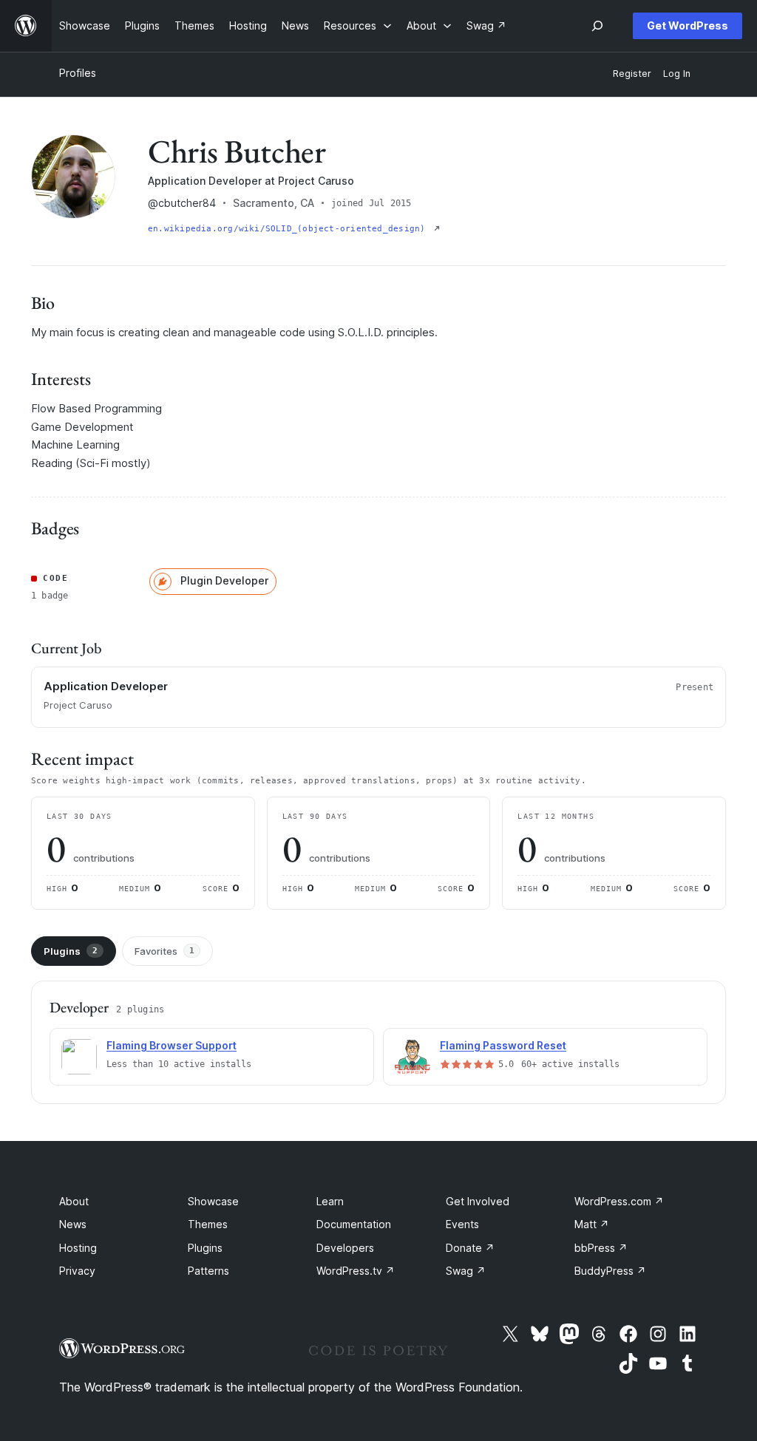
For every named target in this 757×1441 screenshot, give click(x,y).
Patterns (208, 1270)
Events (462, 1224)
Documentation (353, 1224)
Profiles (77, 73)
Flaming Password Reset (503, 1045)
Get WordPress (687, 25)
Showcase (213, 1201)
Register (632, 73)
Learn (330, 1201)
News (72, 1224)
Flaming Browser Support (171, 1045)
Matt (591, 1224)
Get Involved (477, 1201)
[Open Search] (597, 26)
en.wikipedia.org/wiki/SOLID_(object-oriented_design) (289, 229)
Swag (466, 1270)
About (74, 1201)
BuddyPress (610, 1270)
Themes (208, 1224)
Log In (676, 73)
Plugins (71, 951)
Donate (470, 1247)
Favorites (164, 951)
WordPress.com (619, 1201)
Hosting (78, 1247)
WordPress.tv (355, 1270)
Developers (345, 1247)
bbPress (601, 1247)
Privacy (77, 1270)
